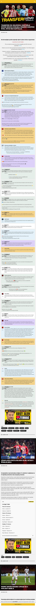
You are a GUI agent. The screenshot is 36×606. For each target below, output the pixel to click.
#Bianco (10, 90)
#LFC (11, 163)
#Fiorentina (20, 90)
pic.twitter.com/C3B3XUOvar (6, 186)
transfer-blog (25, 401)
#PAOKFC (14, 90)
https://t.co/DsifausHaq (13, 176)
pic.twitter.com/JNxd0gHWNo (14, 354)
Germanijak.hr (7, 407)
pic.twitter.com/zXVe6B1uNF (13, 79)
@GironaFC (30, 204)
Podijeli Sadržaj (17, 604)
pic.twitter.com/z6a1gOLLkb (28, 364)
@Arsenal (3, 105)
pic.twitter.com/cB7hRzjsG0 (6, 164)
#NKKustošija (16, 118)
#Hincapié (7, 102)
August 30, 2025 (16, 80)
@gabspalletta (22, 163)
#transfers (27, 91)
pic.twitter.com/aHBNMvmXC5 (22, 176)
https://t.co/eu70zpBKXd (17, 105)
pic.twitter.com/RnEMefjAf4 (8, 237)
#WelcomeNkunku (18, 280)
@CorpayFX (20, 364)
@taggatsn (6, 79)
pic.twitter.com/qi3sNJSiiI (26, 280)
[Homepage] (34, 1)
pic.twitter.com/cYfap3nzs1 (23, 124)
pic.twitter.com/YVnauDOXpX (11, 262)
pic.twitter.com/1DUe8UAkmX (22, 289)
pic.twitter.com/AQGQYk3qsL (25, 151)
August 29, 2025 (15, 310)
